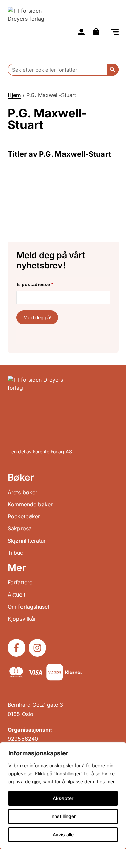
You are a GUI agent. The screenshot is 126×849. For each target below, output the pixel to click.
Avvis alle (63, 834)
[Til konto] (81, 32)
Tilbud (16, 552)
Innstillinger (63, 816)
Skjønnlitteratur (27, 540)
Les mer (106, 781)
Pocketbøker (24, 516)
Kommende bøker (30, 504)
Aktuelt (16, 594)
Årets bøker (22, 492)
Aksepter (63, 798)
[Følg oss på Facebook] (16, 648)
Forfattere (20, 582)
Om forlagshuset (28, 606)
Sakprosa (20, 528)
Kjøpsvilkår (22, 618)
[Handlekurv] (98, 31)
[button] (115, 32)
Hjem (14, 95)
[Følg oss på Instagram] (37, 648)
